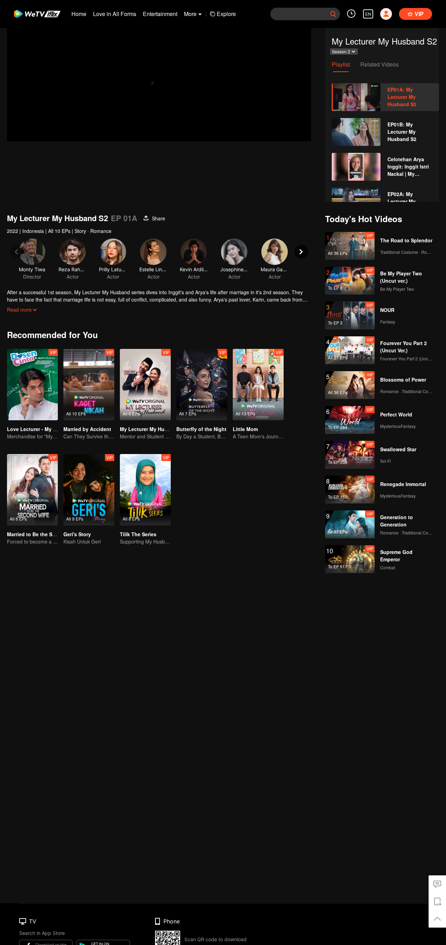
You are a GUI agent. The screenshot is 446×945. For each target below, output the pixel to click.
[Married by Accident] (88, 384)
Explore (226, 14)
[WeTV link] (37, 13)
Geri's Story (77, 534)
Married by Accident (87, 428)
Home (78, 14)
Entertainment (160, 14)
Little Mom (245, 428)
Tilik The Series (138, 534)
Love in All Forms (114, 14)
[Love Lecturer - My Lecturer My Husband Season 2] (32, 384)
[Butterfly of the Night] (201, 384)
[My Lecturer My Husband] (145, 384)
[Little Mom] (258, 384)
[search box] (333, 14)
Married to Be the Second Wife (43, 534)
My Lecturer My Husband (149, 428)
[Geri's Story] (88, 489)
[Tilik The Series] (145, 489)
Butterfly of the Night (201, 428)
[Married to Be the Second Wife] (32, 489)
